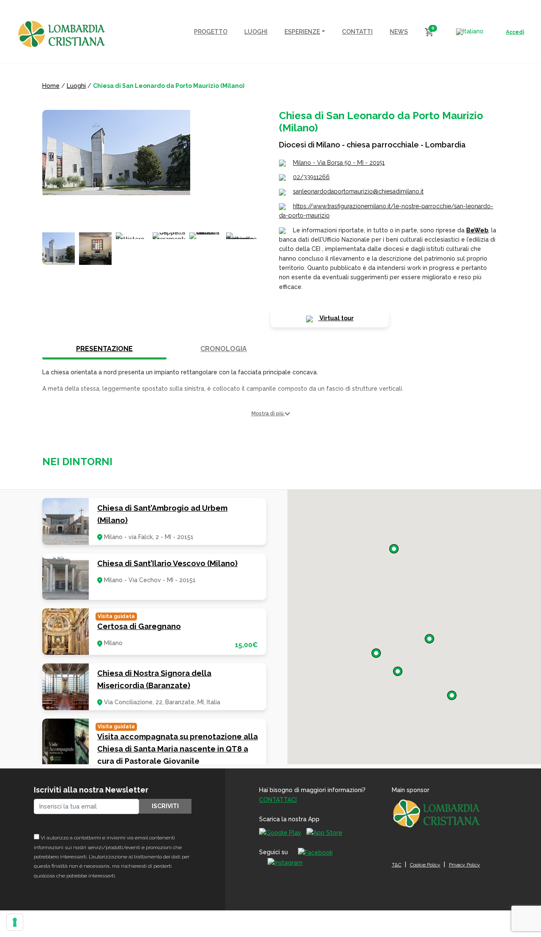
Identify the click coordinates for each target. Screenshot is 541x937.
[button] (270, 414)
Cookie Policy (425, 865)
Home (51, 85)
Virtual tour (336, 318)
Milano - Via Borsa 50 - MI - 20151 (339, 162)
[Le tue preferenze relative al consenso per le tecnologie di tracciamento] (15, 922)
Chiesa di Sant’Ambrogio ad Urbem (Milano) (162, 514)
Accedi (515, 32)
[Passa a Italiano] (470, 31)
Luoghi (76, 85)
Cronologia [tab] (223, 349)
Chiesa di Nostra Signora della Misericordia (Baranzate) (154, 679)
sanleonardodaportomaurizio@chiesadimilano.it (358, 191)
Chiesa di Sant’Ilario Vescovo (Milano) (167, 563)
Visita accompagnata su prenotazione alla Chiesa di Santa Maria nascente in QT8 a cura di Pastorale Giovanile (177, 748)
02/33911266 (311, 177)
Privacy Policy (464, 865)
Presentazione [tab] (104, 349)
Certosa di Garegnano (139, 626)
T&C (397, 865)
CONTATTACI (278, 799)
